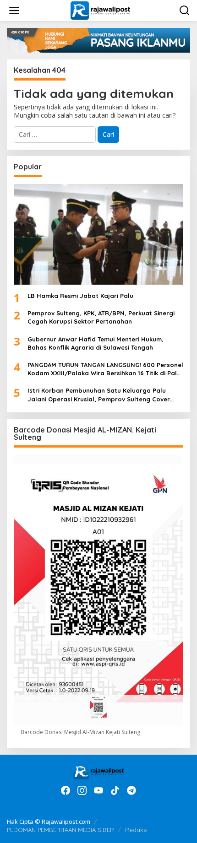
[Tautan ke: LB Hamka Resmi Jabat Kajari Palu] (98, 234)
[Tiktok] (115, 790)
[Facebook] (65, 790)
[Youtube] (98, 790)
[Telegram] (131, 790)
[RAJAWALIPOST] (100, 9)
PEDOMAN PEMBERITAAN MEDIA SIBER (60, 829)
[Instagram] (82, 790)
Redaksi (136, 829)
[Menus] (14, 10)
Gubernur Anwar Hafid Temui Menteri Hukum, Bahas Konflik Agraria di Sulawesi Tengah (95, 343)
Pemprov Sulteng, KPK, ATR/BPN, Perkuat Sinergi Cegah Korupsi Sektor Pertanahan (101, 317)
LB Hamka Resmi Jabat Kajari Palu (80, 295)
